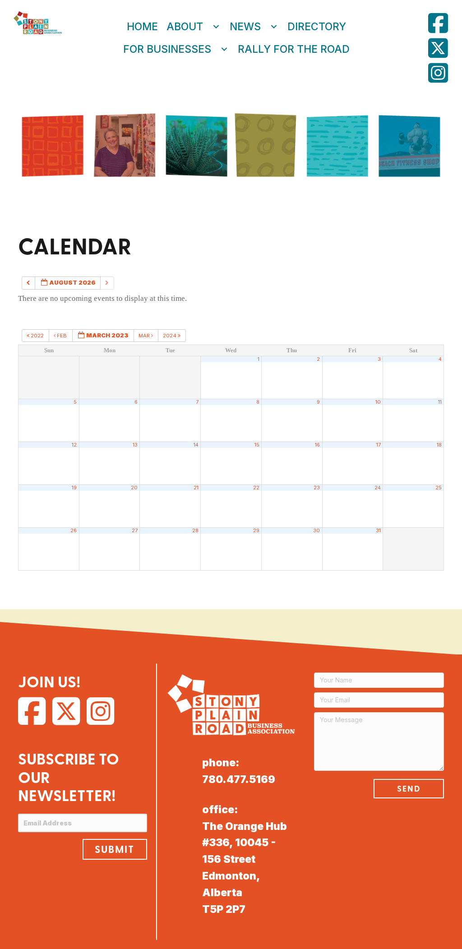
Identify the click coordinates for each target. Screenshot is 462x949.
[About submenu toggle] (216, 26)
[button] (115, 849)
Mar (145, 335)
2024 (170, 335)
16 (317, 445)
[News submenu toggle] (274, 26)
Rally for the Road (294, 49)
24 (377, 488)
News (245, 26)
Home (142, 26)
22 (256, 488)
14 (196, 445)
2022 (37, 335)
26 (73, 531)
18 (439, 445)
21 (196, 488)
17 (378, 445)
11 (440, 402)
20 (134, 488)
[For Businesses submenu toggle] (224, 49)
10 (378, 402)
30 (316, 531)
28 (195, 531)
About (184, 26)
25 (438, 488)
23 (317, 488)
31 (378, 531)
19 (74, 488)
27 (135, 531)
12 (74, 445)
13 (135, 445)
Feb (61, 335)
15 (256, 445)
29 (256, 531)
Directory (316, 26)
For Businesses (167, 49)
